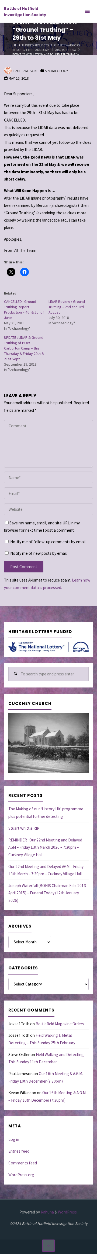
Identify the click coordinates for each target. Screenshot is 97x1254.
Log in (13, 1139)
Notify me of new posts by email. (38, 553)
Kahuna (47, 1212)
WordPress (67, 1212)
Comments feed (22, 1162)
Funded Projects (35, 45)
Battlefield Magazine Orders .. (61, 1023)
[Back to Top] (48, 1246)
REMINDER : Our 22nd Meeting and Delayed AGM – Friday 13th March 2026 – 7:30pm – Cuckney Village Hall (45, 847)
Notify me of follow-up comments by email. (48, 541)
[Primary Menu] (87, 11)
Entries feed (18, 1151)
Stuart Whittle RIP (23, 828)
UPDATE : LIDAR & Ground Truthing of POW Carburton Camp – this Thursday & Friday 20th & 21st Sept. (24, 348)
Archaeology (65, 49)
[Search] (15, 674)
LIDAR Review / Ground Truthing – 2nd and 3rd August (66, 307)
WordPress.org (21, 1174)
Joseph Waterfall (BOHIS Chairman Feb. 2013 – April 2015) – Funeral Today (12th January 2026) (48, 893)
